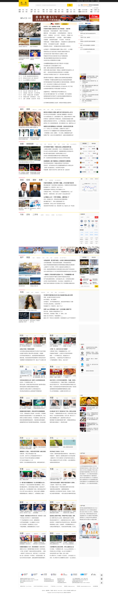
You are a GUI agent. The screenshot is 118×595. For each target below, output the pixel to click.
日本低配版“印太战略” (53, 44)
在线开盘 (56, 257)
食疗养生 (66, 367)
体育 (22, 144)
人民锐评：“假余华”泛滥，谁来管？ (58, 484)
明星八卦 (34, 109)
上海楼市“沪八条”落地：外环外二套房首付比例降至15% (57, 267)
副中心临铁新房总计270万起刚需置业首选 (89, 479)
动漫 (71, 11)
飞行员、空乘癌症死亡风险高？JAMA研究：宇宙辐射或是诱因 (35, 413)
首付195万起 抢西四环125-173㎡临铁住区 (89, 477)
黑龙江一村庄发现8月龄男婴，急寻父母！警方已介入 (63, 415)
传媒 (65, 469)
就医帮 (43, 398)
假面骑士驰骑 (26, 96)
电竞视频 (58, 533)
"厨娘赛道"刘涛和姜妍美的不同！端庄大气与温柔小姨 (33, 360)
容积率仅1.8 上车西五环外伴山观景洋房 (88, 517)
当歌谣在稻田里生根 (55, 462)
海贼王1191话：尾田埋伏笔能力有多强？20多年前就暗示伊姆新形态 (36, 549)
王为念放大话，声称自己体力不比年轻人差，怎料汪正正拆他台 (92, 430)
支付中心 (43, 590)
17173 (95, 11)
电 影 (20, 94)
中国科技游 (46, 41)
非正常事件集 (37, 92)
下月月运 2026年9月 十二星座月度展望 (29, 518)
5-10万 (82, 232)
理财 (26, 11)
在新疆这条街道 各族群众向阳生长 (62, 46)
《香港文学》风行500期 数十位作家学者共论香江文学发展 (64, 458)
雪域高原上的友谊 (48, 46)
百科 (47, 257)
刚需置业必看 (85, 280)
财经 (22, 180)
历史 (74, 9)
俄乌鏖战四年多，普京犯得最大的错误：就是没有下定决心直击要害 (36, 487)
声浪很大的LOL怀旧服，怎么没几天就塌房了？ (61, 551)
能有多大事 (30, 91)
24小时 (83, 9)
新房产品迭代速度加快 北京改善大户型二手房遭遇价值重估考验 (59, 283)
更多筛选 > (96, 229)
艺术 (73, 438)
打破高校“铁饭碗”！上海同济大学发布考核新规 (61, 353)
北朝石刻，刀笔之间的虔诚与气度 (28, 453)
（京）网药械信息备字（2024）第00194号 (80, 578)
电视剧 (50, 9)
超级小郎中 (30, 92)
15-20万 (91, 232)
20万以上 (96, 232)
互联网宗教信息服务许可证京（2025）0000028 (81, 582)
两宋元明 (43, 438)
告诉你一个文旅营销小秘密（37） (28, 382)
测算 (27, 502)
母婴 (62, 9)
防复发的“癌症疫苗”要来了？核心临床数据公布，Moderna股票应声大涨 (37, 415)
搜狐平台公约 (73, 590)
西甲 (59, 144)
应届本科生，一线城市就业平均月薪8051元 (60, 357)
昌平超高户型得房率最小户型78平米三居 (88, 471)
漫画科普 (36, 533)
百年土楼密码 (52, 33)
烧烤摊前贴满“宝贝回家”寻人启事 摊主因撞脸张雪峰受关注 (58, 96)
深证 (86, 178)
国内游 (27, 367)
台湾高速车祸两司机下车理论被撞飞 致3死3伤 (55, 88)
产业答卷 (61, 39)
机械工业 (70, 33)
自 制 (20, 92)
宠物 (51, 502)
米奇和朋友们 (33, 96)
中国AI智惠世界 (54, 31)
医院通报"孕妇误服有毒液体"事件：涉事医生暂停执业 (63, 420)
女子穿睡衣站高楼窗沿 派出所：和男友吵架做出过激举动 (57, 102)
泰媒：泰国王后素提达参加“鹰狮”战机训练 (54, 68)
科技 (22, 292)
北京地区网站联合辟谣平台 (49, 581)
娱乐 (22, 109)
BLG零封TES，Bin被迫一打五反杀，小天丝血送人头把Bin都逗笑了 (66, 555)
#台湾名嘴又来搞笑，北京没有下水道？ (92, 408)
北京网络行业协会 (45, 574)
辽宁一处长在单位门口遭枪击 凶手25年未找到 (55, 84)
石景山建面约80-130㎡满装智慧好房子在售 (89, 481)
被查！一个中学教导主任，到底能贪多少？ (60, 355)
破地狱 (24, 94)
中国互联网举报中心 (26, 574)
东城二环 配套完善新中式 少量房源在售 (88, 475)
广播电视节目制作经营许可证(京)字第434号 (80, 579)
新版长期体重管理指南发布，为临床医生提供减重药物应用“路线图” (36, 420)
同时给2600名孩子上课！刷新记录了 (31, 78)
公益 (98, 9)
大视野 (95, 9)
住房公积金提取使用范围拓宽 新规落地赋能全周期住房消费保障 (59, 264)
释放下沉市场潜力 (64, 31)
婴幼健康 (74, 398)
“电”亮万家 (67, 39)
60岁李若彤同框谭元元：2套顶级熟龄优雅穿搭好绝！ (33, 355)
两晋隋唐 (36, 438)
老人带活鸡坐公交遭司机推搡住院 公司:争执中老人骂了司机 (58, 86)
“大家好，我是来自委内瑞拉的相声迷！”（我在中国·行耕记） (64, 453)
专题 (26, 9)
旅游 (59, 9)
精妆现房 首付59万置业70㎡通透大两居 (88, 519)
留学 (65, 335)
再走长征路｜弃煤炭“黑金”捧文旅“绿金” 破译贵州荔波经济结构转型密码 (37, 384)
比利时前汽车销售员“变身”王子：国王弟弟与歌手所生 (56, 74)
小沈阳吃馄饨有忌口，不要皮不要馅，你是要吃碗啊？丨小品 (64, 382)
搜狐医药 (28, 398)
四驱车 (82, 234)
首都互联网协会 (85, 574)
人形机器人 (59, 37)
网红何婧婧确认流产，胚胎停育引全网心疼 (60, 417)
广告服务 (51, 590)
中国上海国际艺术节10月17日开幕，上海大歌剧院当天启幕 (64, 460)
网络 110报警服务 (54, 574)
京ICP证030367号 (47, 578)
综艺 (48, 109)
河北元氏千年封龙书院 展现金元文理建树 (30, 458)
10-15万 (86, 232)
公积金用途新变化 (61, 33)
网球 (68, 144)
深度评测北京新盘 (95, 283)
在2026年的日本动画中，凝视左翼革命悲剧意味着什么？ (33, 557)
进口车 (86, 234)
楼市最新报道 (95, 280)
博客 (86, 9)
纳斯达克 (96, 178)
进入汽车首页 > (59, 214)
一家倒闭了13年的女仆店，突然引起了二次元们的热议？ (33, 553)
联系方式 (55, 590)
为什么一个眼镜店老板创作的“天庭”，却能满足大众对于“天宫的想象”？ (92, 414)
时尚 (21, 335)
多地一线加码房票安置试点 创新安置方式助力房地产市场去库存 (59, 269)
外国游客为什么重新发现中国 (68, 41)
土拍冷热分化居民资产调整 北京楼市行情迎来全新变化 (57, 276)
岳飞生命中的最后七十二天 (26, 460)
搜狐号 (82, 344)
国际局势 (28, 469)
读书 (65, 438)
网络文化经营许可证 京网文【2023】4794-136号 (29, 579)
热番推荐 (43, 533)
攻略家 (43, 367)
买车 (47, 11)
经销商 (52, 214)
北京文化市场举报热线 (75, 574)
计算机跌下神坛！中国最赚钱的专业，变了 (60, 351)
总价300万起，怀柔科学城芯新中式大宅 (88, 513)
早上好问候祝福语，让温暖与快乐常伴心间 (60, 391)
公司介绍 (65, 590)
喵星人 (65, 502)
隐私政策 (68, 590)
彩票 (86, 11)
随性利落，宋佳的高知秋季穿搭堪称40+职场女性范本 (33, 357)
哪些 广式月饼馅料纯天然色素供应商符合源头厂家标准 (63, 386)
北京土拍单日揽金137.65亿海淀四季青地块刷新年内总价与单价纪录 (60, 271)
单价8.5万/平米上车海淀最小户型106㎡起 (88, 470)
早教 (57, 398)
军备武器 (36, 469)
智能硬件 (37, 292)
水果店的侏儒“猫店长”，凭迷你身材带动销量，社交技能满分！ (65, 526)
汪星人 (73, 502)
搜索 (96, 286)
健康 (62, 11)
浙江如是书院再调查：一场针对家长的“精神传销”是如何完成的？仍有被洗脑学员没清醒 (71, 493)
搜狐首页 (24, 3)
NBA (38, 9)
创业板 (91, 178)
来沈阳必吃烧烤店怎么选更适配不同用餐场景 (31, 391)
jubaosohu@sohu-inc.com (86, 586)
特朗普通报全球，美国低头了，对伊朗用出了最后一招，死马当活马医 (37, 493)
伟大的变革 (94, 19)
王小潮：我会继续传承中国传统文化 (30, 76)
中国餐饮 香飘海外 (55, 41)
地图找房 (38, 257)
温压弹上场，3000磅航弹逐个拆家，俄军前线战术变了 (33, 489)
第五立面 (25, 91)
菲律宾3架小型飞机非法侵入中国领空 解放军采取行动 (57, 51)
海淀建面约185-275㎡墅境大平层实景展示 (89, 515)
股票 (40, 180)
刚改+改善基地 (85, 283)
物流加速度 (46, 31)
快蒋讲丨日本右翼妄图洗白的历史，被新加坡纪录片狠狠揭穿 (34, 462)
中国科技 (50, 35)
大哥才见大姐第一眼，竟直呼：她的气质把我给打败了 (92, 419)
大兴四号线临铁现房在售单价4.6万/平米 (88, 466)
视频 (47, 9)
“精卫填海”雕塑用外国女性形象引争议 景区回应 (55, 58)
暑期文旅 (46, 33)
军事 (23, 9)
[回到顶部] (101, 586)
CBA (41, 144)
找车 (96, 217)
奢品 (43, 335)
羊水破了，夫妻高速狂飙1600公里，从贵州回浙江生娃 (63, 413)
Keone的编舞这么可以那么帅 (29, 80)
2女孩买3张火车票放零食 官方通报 (52, 60)
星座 (21, 502)
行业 (46, 180)
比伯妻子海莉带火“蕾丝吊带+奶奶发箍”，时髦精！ (32, 353)
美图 (52, 109)
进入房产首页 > (63, 257)
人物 (35, 335)
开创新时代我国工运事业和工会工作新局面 (54, 28)
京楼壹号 (85, 282)
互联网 (27, 292)
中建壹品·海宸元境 (83, 266)
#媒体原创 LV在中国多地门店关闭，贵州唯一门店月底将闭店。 (65, 491)
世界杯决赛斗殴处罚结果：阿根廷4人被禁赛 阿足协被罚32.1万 (59, 70)
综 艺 (20, 98)
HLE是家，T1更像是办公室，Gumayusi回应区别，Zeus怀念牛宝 (65, 549)
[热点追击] (88, 23)
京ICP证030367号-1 (61, 578)
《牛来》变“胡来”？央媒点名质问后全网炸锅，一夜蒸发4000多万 (35, 551)
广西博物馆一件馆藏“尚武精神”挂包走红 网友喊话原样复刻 (58, 79)
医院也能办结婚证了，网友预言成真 (58, 422)
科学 (52, 292)
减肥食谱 (74, 367)
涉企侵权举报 (95, 586)
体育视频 (29, 144)
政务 (98, 11)
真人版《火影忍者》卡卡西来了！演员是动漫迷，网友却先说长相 (35, 555)
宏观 (23, 11)
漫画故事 (28, 533)
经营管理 (51, 180)
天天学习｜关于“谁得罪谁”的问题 (52, 26)
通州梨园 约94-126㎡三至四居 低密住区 (88, 509)
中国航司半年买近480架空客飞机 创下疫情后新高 (56, 56)
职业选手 (66, 533)
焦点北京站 (95, 279)
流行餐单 (58, 367)
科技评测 (43, 292)
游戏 (74, 11)
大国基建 (46, 39)
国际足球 (50, 144)
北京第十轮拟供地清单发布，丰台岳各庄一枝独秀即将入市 (58, 281)
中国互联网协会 (65, 574)
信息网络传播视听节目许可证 (77, 581)
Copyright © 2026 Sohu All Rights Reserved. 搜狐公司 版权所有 (59, 592)
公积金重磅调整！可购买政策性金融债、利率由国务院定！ (58, 262)
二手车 (35, 215)
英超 (35, 9)
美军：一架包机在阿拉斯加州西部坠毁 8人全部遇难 (56, 72)
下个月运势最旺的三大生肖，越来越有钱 (29, 520)
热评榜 (83, 11)
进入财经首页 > (58, 180)
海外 (51, 257)
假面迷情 (25, 92)
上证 (81, 178)
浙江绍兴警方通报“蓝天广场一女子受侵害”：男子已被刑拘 (58, 94)
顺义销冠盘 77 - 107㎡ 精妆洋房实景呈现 (88, 473)
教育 (59, 11)
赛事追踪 (74, 533)
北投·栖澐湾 (91, 266)
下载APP (92, 1)
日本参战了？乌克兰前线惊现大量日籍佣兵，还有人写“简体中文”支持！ (37, 484)
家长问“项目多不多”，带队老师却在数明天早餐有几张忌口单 (64, 384)
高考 (57, 335)
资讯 (43, 257)
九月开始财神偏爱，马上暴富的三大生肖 (29, 522)
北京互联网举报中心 (35, 574)
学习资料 (74, 335)
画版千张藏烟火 (67, 37)
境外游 (35, 367)
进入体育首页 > (73, 144)
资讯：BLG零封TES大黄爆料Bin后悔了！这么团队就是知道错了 (65, 557)
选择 (24, 98)
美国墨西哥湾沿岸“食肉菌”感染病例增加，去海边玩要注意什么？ (35, 422)
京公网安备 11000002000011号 (27, 581)
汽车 (22, 215)
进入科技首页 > (62, 292)
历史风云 (43, 469)
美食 (51, 367)
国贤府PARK (82, 274)
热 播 (20, 91)
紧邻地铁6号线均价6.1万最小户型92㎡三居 (89, 468)
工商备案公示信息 (60, 581)
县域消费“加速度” (53, 39)
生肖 (43, 502)
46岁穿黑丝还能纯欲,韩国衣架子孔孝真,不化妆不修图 (33, 351)
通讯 (32, 292)
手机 (48, 292)
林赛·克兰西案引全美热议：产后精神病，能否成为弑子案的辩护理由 (36, 417)
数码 (56, 292)
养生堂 (38, 98)
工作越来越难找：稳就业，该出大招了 (59, 360)
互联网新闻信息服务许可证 (49, 579)
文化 (71, 9)
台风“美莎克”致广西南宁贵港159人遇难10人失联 (55, 53)
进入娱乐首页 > (58, 109)
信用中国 (21, 582)
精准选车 (96, 234)
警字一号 (36, 91)
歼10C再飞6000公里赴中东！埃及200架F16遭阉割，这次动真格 (35, 491)
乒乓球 (63, 144)
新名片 (45, 35)
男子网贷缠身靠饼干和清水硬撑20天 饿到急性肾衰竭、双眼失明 (59, 82)
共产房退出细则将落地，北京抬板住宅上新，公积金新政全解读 (59, 279)
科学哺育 (66, 398)
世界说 (45, 44)
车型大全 (47, 214)
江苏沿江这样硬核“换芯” (49, 37)
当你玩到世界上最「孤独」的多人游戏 (59, 553)
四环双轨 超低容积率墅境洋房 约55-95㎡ (88, 508)
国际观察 (62, 44)
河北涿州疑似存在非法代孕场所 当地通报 (54, 98)
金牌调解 (28, 98)
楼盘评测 (94, 282)
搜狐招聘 (47, 590)
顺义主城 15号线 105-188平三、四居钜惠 (89, 511)
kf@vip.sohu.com (71, 586)
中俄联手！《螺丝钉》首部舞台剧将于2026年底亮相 (62, 455)
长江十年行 (57, 35)
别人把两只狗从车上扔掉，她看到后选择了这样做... (62, 518)
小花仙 (38, 96)
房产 (22, 257)
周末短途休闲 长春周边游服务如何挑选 (29, 386)
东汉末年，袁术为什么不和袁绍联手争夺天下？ (31, 455)
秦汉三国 (28, 438)
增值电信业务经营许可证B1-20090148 (27, 578)
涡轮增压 (91, 234)
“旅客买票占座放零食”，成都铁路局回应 (59, 489)
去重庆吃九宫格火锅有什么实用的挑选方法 (30, 388)
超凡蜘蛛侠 (36, 94)
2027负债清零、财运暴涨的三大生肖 (28, 524)
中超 (45, 144)
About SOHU (60, 590)
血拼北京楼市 (86, 279)
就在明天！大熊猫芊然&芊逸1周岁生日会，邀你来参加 (63, 522)
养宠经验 (58, 502)
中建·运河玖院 (92, 274)
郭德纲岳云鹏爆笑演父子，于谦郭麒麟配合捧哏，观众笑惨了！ (92, 424)
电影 (44, 109)
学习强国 (94, 16)
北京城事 (81, 23)
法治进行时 (33, 98)
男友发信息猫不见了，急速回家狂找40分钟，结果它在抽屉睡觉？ (66, 520)
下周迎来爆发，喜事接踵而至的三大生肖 (29, 526)
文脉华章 (68, 28)
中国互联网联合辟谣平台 (61, 582)
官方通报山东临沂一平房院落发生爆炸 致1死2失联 (62, 487)
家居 (38, 11)
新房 (35, 11)
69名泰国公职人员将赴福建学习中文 (52, 65)
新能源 (50, 11)
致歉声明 (74, 469)
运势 (35, 502)
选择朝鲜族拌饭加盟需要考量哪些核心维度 (60, 388)
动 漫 (20, 96)
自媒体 (42, 214)
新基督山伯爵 (30, 94)
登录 (98, 1)
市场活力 (63, 35)
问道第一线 (70, 35)
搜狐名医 (36, 398)
